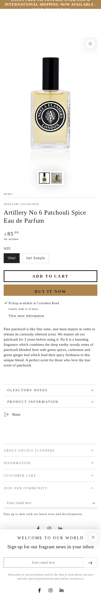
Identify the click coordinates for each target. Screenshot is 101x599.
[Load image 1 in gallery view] (44, 178)
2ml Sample (35, 259)
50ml (13, 259)
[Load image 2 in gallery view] (56, 178)
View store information (26, 316)
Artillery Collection (21, 204)
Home (8, 194)
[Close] (93, 537)
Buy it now (50, 291)
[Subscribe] (94, 503)
